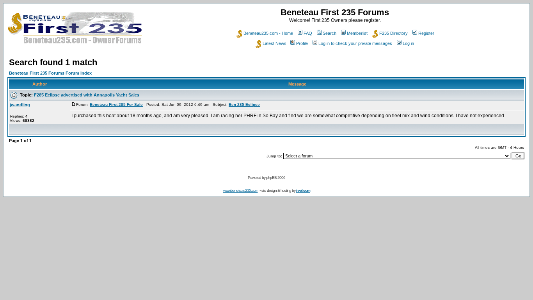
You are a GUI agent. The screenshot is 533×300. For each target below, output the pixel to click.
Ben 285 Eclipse (244, 104)
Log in (408, 43)
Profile (302, 43)
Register (426, 33)
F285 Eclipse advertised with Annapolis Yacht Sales (86, 95)
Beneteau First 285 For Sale (116, 104)
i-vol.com (303, 190)
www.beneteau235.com (240, 190)
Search (329, 33)
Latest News (274, 43)
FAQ (308, 33)
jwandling (20, 104)
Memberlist (357, 33)
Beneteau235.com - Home (268, 33)
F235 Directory (393, 33)
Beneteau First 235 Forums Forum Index (50, 73)
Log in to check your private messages (355, 43)
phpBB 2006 (275, 177)
